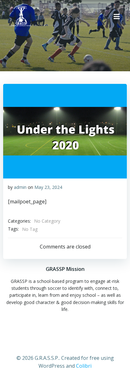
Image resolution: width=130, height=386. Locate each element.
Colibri (84, 365)
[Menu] (116, 16)
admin (20, 187)
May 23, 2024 (48, 187)
